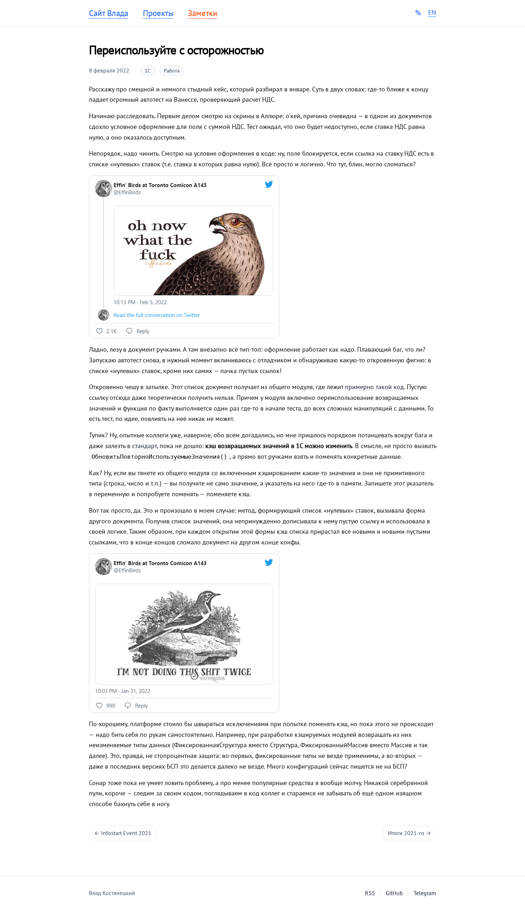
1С (147, 70)
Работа (172, 70)
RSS (370, 892)
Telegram (425, 892)
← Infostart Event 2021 (122, 832)
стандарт (144, 446)
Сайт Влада (108, 13)
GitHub (394, 892)
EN (432, 12)
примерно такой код (374, 387)
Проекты (158, 13)
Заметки (203, 13)
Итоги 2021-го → (409, 832)
